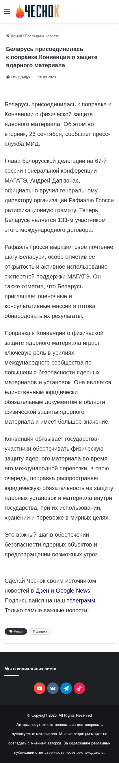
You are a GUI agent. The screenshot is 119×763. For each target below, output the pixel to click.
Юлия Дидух (20, 77)
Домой (16, 36)
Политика (40, 631)
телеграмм (81, 600)
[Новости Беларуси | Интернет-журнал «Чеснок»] (37, 11)
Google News (73, 590)
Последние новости (42, 36)
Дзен (42, 590)
